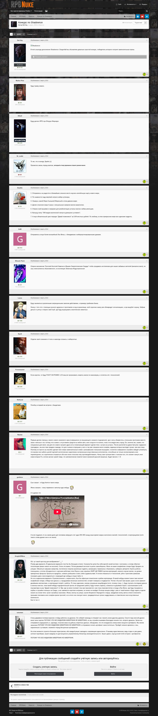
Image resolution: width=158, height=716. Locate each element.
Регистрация (38, 11)
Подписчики (138, 22)
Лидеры (144, 4)
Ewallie (19, 188)
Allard (20, 116)
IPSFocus (20, 710)
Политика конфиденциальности (25, 713)
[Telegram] (138, 16)
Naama (19, 435)
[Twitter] (147, 16)
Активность (131, 4)
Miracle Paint (20, 261)
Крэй (20, 334)
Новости (41, 25)
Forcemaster (20, 369)
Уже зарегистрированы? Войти (21, 11)
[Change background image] (46, 11)
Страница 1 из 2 (31, 34)
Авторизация (128, 22)
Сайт (119, 4)
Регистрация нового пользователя (45, 674)
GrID (19, 229)
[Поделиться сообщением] (146, 40)
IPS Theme (12, 710)
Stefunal (20, 400)
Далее (19, 34)
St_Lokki (20, 156)
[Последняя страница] (23, 34)
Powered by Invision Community (139, 713)
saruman (20, 612)
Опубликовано (39, 40)
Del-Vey (25, 25)
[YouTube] (142, 16)
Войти (113, 674)
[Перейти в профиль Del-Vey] (14, 24)
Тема (10, 713)
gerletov (20, 477)
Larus (20, 298)
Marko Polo (20, 80)
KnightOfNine (20, 556)
